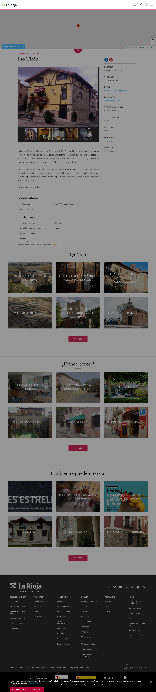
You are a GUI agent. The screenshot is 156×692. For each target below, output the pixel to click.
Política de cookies (34, 683)
